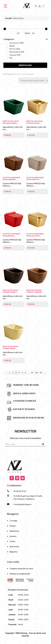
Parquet (13, 526)
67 (32, 372)
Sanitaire (13, 536)
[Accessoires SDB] (7, 43)
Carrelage (13, 521)
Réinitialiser (25, 65)
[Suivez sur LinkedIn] (22, 478)
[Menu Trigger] (5, 5)
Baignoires (14, 552)
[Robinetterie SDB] (7, 52)
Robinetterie (14, 531)
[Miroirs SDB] (7, 49)
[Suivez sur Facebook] (12, 478)
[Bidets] (7, 46)
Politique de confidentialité (20, 574)
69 (41, 372)
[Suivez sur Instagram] (17, 478)
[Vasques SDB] (7, 55)
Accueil (8, 18)
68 (36, 372)
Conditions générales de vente (21, 568)
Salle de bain (14, 546)
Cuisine (12, 541)
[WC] (7, 58)
